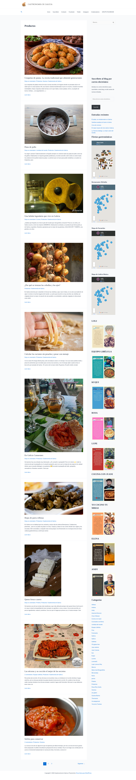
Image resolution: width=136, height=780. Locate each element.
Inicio (48, 12)
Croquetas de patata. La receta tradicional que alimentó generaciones (53, 78)
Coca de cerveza (96, 125)
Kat (93, 653)
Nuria (93, 675)
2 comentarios (28, 674)
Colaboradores (95, 12)
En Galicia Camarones (34, 455)
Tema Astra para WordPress (83, 773)
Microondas (95, 673)
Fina (93, 630)
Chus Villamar (96, 616)
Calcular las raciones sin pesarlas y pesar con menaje (47, 354)
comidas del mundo (41, 150)
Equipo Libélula (37, 674)
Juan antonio (95, 647)
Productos (39, 81)
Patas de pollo (30, 147)
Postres (38, 602)
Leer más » (28, 95)
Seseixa (45, 81)
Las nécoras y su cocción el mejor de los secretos (45, 671)
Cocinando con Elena (98, 621)
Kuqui (93, 655)
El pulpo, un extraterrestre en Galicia (102, 119)
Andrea (94, 607)
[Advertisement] (103, 49)
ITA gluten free (96, 644)
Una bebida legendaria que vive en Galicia (42, 216)
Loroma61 (94, 661)
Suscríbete (56, 12)
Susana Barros (96, 695)
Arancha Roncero (96, 613)
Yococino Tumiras (97, 704)
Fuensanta (95, 633)
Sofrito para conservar (34, 739)
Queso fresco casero (33, 599)
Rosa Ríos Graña (96, 687)
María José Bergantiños (98, 670)
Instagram (86, 12)
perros (93, 678)
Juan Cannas (95, 650)
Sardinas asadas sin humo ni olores (102, 122)
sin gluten (94, 692)
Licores (38, 219)
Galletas (94, 641)
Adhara (94, 604)
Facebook (71, 12)
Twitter (79, 12)
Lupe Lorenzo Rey (97, 664)
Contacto (63, 12)
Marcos (94, 667)
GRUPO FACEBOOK (108, 12)
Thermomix (95, 698)
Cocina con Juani (96, 619)
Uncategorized (96, 701)
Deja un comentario (30, 81)
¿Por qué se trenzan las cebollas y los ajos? (42, 285)
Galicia (94, 636)
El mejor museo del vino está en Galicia (103, 128)
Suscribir (95, 107)
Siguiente (81, 763)
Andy (93, 610)
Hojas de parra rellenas (34, 518)
